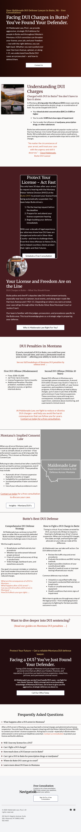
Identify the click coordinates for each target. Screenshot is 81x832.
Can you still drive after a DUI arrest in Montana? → (16, 589)
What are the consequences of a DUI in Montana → (16, 582)
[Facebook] (71, 810)
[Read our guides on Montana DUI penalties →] (40, 625)
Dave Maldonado (48, 152)
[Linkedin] (74, 810)
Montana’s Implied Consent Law (20, 437)
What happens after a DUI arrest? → (16, 585)
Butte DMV (25, 195)
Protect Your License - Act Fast (39, 180)
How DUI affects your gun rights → (15, 592)
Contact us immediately (53, 734)
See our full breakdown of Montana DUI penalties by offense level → (40, 363)
